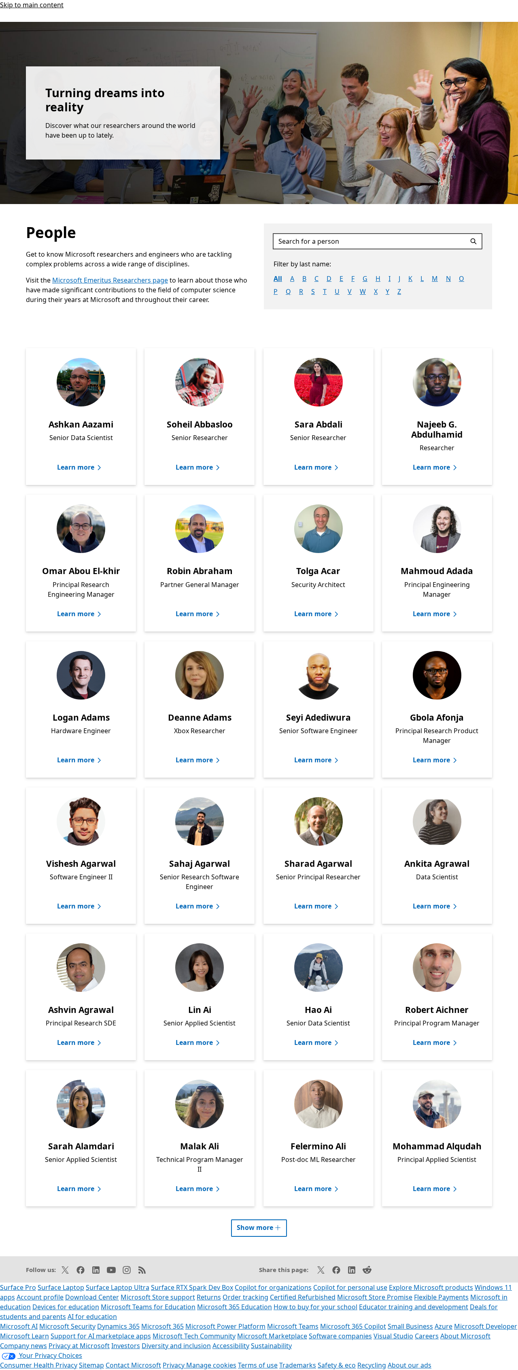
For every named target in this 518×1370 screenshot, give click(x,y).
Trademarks (297, 1365)
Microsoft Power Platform (225, 1326)
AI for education (92, 1316)
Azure (443, 1326)
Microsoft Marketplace (272, 1336)
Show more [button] (262, 1225)
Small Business (410, 1326)
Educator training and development (413, 1306)
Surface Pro (18, 1287)
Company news (23, 1345)
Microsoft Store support (158, 1297)
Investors (125, 1345)
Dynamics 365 (118, 1326)
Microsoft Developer (485, 1326)
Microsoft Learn (24, 1336)
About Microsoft (465, 1336)
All (278, 278)
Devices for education (65, 1306)
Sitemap (91, 1365)
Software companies (340, 1336)
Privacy (174, 1365)
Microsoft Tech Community (194, 1336)
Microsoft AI (19, 1326)
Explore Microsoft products (431, 1287)
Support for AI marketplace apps (101, 1336)
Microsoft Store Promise (374, 1297)
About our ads (409, 1365)
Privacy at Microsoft (79, 1345)
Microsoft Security (67, 1326)
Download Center (92, 1297)
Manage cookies (211, 1365)
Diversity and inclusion (176, 1345)
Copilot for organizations (273, 1287)
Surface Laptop (61, 1287)
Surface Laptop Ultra (117, 1287)
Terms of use (258, 1365)
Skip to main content (32, 4)
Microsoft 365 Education (234, 1306)
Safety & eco (337, 1365)
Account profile (40, 1297)
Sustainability (271, 1345)
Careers (427, 1336)
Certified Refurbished (302, 1297)
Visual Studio (393, 1336)
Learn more (75, 467)
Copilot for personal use (350, 1287)
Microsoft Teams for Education (148, 1306)
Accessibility (230, 1345)
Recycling (371, 1365)
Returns (209, 1297)
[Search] (474, 241)
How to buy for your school (315, 1306)
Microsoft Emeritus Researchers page (110, 280)
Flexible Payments (441, 1297)
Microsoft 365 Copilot (353, 1326)
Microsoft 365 (162, 1326)
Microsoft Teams (292, 1326)
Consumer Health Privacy (38, 1365)
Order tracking (245, 1297)
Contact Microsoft (133, 1365)
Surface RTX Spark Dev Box (192, 1287)
